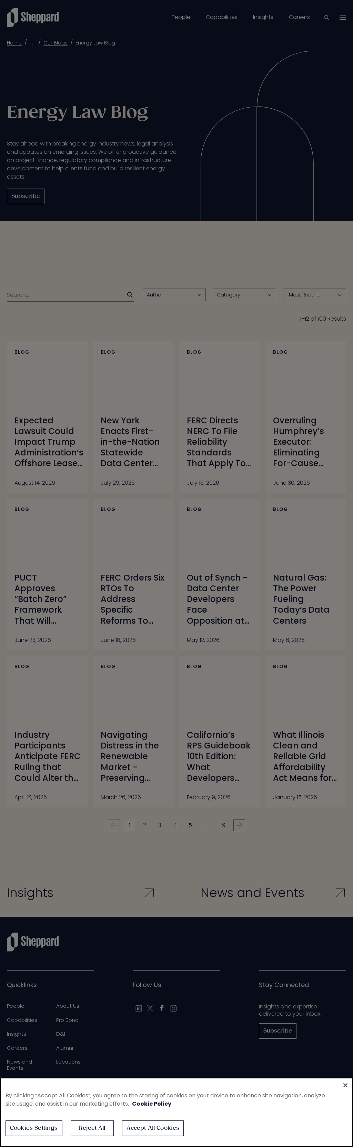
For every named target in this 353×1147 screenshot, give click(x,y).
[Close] (345, 1085)
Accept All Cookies (153, 1128)
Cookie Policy (151, 1104)
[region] (176, 1112)
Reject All (92, 1128)
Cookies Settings (34, 1128)
